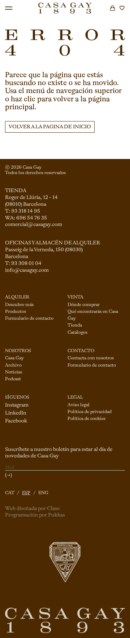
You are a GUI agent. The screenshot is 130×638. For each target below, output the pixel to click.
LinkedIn (15, 413)
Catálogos (77, 332)
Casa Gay (14, 358)
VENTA (75, 297)
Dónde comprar (84, 304)
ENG (43, 493)
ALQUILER (17, 297)
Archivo (13, 365)
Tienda (75, 325)
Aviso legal (79, 405)
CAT (9, 493)
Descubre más (19, 304)
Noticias (13, 372)
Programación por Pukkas (35, 515)
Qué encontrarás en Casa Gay (93, 315)
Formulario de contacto (29, 318)
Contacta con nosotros (91, 358)
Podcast (13, 379)
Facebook (16, 421)
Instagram (17, 405)
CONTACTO (81, 351)
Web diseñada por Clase (32, 508)
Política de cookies (86, 418)
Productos (15, 311)
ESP (26, 493)
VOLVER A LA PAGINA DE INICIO (50, 126)
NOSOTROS (18, 351)
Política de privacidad (90, 411)
